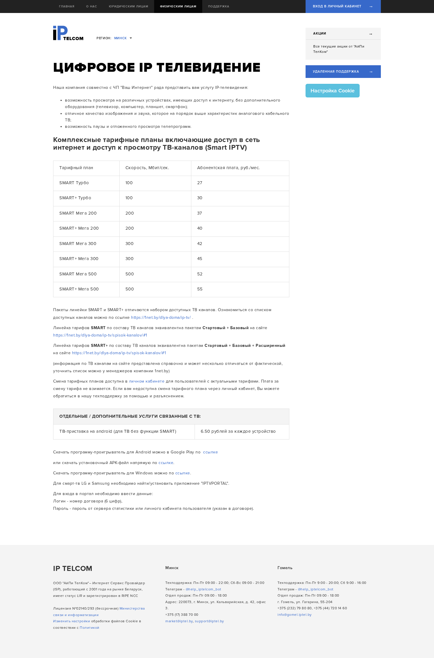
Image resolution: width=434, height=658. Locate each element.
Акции (320, 33)
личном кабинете (147, 381)
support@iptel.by (209, 621)
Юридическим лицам (128, 6)
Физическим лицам (178, 6)
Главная (66, 6)
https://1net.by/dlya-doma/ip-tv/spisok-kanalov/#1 (100, 335)
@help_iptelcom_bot (203, 589)
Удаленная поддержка (343, 71)
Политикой (89, 628)
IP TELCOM (72, 568)
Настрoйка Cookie (333, 90)
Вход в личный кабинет (343, 5)
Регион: (112, 38)
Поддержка (218, 6)
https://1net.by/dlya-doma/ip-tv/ (161, 317)
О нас (91, 6)
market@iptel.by (179, 621)
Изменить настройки (71, 621)
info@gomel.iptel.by (295, 615)
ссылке (210, 452)
